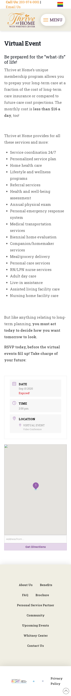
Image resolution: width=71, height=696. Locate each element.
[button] (53, 20)
